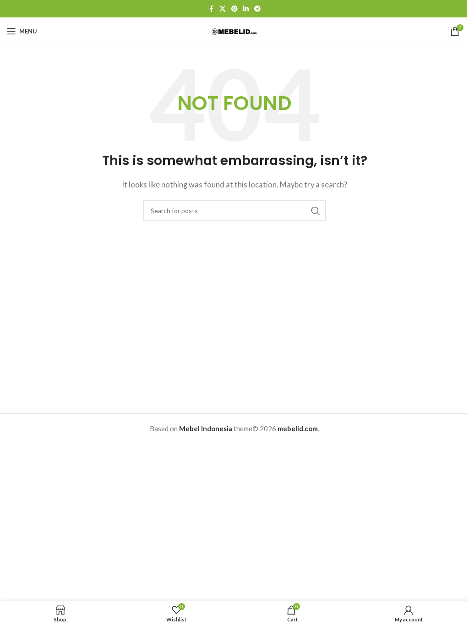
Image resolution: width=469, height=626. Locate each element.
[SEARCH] (315, 210)
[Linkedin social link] (245, 9)
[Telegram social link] (257, 9)
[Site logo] (234, 31)
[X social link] (223, 9)
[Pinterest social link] (234, 9)
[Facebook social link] (211, 9)
